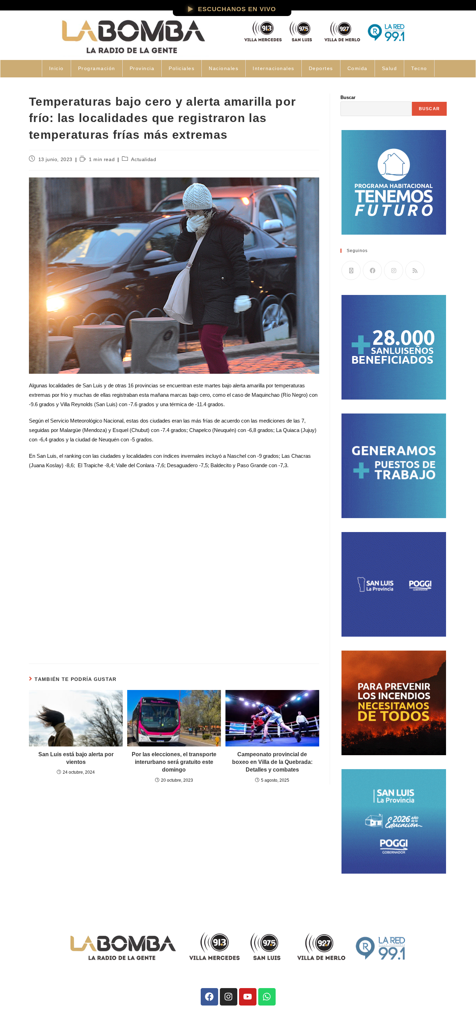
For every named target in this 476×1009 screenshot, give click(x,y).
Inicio (56, 68)
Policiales (181, 68)
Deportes (321, 68)
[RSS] (414, 270)
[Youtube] (247, 997)
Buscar (347, 97)
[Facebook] (372, 270)
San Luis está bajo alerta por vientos (76, 758)
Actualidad (143, 159)
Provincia (142, 68)
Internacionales (273, 68)
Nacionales (223, 68)
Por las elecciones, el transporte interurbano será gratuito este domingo (174, 762)
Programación (96, 68)
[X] (351, 270)
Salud (389, 68)
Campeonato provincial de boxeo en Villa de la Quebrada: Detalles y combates (272, 762)
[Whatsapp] (267, 997)
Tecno (419, 68)
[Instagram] (393, 270)
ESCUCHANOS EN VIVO (237, 9)
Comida (357, 68)
